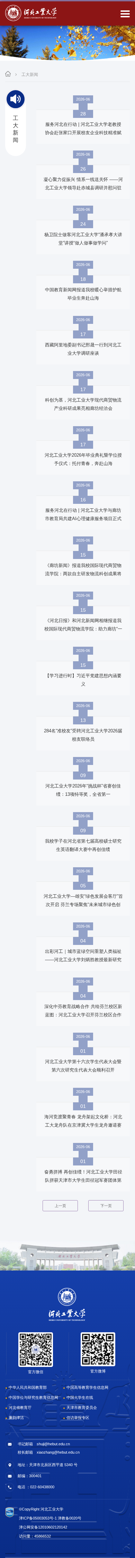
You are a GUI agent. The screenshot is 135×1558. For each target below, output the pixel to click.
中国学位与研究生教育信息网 (33, 1397)
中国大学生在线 (79, 1397)
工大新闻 (29, 74)
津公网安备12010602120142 (43, 1527)
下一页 (106, 1206)
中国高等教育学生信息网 (87, 1387)
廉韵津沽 (16, 1417)
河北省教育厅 (20, 1407)
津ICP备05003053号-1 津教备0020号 (50, 1518)
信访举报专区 (77, 1417)
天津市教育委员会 (81, 1407)
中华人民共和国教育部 (28, 1387)
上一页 (60, 1206)
